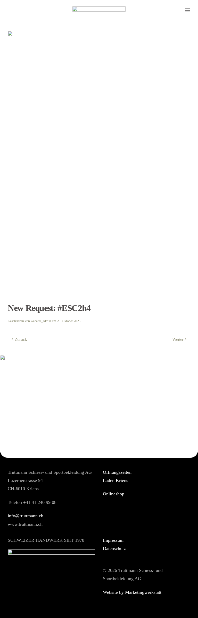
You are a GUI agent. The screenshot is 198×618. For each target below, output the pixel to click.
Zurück (21, 339)
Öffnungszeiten (117, 472)
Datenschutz (114, 548)
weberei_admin (41, 321)
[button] (187, 10)
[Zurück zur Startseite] (99, 10)
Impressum (113, 540)
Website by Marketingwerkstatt (132, 592)
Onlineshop (113, 493)
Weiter (178, 339)
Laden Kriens (115, 480)
